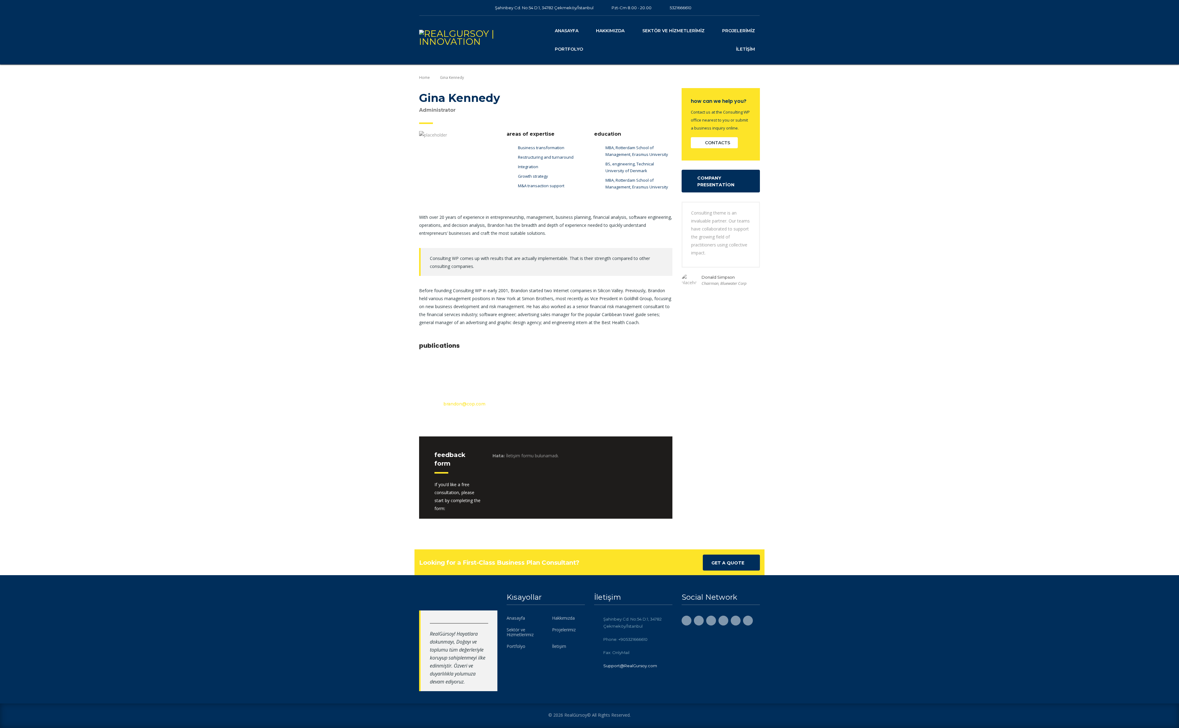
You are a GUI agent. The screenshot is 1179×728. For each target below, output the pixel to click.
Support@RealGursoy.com (630, 665)
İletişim (745, 49)
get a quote (727, 563)
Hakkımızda (610, 30)
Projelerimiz (738, 30)
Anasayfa (566, 30)
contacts (717, 142)
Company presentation (715, 181)
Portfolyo (569, 49)
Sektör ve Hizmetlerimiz (673, 30)
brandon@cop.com (464, 404)
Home (424, 77)
